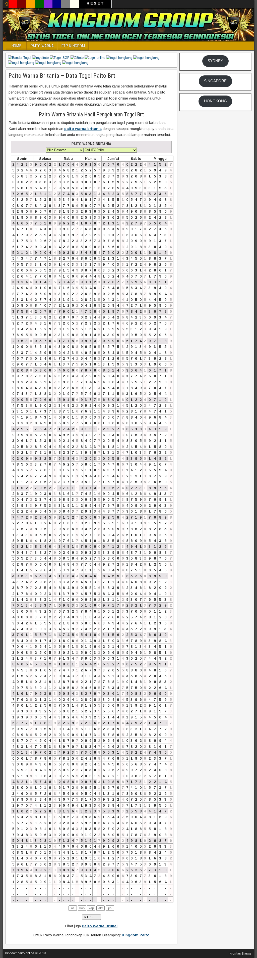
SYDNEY (215, 61)
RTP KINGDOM (73, 45)
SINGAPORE (215, 81)
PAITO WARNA (42, 45)
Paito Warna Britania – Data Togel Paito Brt (62, 75)
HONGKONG (215, 101)
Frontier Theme (240, 953)
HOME (16, 45)
